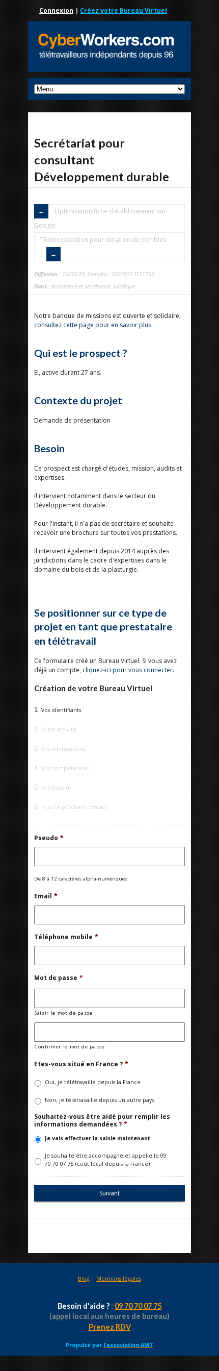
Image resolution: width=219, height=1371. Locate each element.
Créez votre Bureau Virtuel (123, 10)
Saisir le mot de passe (64, 1013)
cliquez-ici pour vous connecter (128, 670)
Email (46, 896)
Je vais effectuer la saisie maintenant (97, 1138)
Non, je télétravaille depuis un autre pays (99, 1100)
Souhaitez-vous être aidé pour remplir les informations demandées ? (102, 1121)
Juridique (124, 286)
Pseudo (49, 838)
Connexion (56, 10)
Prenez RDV (110, 1327)
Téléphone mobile (66, 937)
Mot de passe (58, 978)
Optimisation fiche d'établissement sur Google (100, 218)
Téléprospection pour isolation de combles (103, 239)
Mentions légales (118, 1278)
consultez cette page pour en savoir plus (92, 325)
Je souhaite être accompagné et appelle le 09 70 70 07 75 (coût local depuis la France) (106, 1159)
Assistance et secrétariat (81, 286)
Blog (84, 1278)
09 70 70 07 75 (138, 1306)
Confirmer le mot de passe (70, 1046)
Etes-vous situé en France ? (81, 1064)
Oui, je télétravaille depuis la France (93, 1082)
